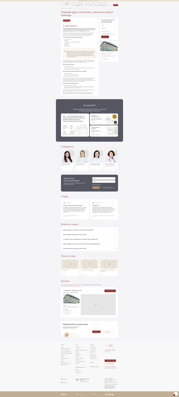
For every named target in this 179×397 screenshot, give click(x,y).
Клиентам (91, 5)
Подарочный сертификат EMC (65, 363)
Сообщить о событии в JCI (109, 385)
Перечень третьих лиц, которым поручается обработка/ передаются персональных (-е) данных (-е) (110, 387)
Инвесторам (77, 363)
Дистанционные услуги (64, 358)
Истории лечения (92, 356)
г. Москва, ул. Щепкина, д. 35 (106, 52)
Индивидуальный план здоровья (66, 348)
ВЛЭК (62, 359)
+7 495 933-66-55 (80, 3)
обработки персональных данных (107, 332)
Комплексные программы (65, 350)
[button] (99, 0)
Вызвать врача (94, 3)
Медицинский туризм (64, 364)
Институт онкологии (66, 311)
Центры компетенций (79, 372)
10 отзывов (115, 169)
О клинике (77, 348)
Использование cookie (93, 393)
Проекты (77, 356)
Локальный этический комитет (80, 361)
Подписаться (96, 331)
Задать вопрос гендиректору (110, 366)
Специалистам (78, 353)
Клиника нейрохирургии (67, 312)
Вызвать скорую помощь (103, 3)
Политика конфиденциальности (94, 394)
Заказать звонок (87, 3)
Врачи (76, 369)
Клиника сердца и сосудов (67, 310)
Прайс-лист (63, 361)
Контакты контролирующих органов (110, 379)
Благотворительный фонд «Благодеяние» (82, 350)
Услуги (86, 5)
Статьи (91, 353)
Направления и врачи (79, 5)
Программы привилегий (93, 358)
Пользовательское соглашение (80, 394)
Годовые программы (102, 5)
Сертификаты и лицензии (95, 134)
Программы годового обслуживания (66, 353)
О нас (72, 5)
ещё (68, 212)
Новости (77, 351)
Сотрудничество (78, 359)
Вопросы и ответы (93, 351)
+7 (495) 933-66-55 (103, 54)
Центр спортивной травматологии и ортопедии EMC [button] (91, 284)
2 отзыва (101, 169)
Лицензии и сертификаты (79, 358)
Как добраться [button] (105, 59)
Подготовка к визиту (93, 348)
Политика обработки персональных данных (111, 384)
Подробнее (93, 122)
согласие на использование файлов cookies (92, 0)
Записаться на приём (110, 290)
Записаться (115, 5)
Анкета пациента (92, 350)
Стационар (62, 356)
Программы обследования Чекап (66, 351)
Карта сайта (77, 393)
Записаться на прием (110, 360)
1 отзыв (73, 169)
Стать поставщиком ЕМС (110, 363)
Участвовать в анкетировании (84, 381)
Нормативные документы (108, 380)
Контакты (96, 5)
